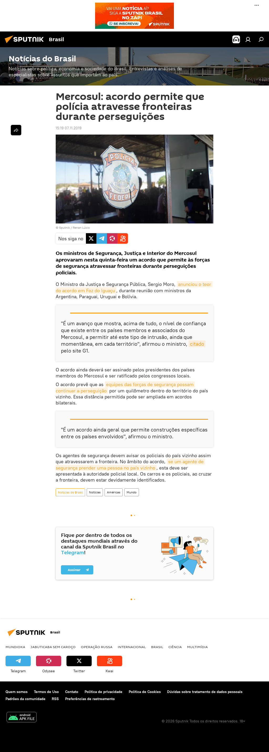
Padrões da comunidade (25, 698)
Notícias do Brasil (70, 492)
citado (197, 343)
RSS (55, 698)
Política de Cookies (145, 691)
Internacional (132, 646)
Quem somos (17, 691)
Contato (71, 691)
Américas (113, 492)
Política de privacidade (103, 691)
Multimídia (197, 646)
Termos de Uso (46, 691)
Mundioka (15, 646)
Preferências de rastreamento (90, 698)
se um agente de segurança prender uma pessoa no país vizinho (130, 464)
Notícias (95, 492)
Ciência (175, 646)
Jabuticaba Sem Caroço (53, 646)
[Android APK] (21, 718)
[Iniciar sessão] (248, 39)
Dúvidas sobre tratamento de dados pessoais (204, 691)
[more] (16, 130)
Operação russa (96, 646)
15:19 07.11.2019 (68, 128)
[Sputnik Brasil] (26, 43)
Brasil (157, 646)
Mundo (132, 492)
